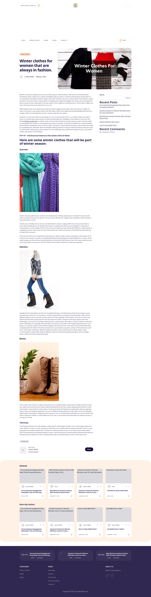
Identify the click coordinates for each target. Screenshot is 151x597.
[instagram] (129, 5)
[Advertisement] (75, 24)
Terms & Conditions (54, 581)
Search (102, 95)
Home (23, 40)
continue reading (33, 452)
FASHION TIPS (24, 441)
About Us (51, 574)
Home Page (51, 570)
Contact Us (64, 40)
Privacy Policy (52, 577)
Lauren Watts (33, 449)
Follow (89, 449)
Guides (46, 40)
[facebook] (125, 5)
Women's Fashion (25, 54)
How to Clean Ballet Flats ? (108, 125)
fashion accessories (30, 121)
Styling (54, 40)
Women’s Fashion (34, 40)
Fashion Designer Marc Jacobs (109, 122)
